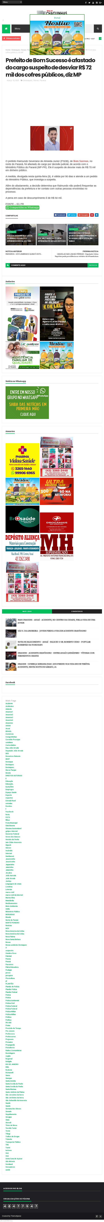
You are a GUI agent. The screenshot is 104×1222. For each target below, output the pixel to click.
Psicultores (10, 1048)
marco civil (10, 892)
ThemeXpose (16, 1216)
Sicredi (8, 1123)
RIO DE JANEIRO (12, 1064)
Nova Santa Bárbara (13, 939)
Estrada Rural (11, 801)
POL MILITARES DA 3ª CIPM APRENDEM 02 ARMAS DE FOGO (52, 239)
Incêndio (9, 851)
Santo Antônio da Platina (15, 1092)
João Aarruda (11, 876)
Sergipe (9, 1117)
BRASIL (9, 731)
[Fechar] (57, 18)
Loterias (9, 889)
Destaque (9, 762)
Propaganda (10, 1045)
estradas (9, 803)
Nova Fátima (10, 937)
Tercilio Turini (11, 1128)
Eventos (9, 806)
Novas (23, 50)
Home (8, 50)
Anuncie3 (9, 717)
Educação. (10, 784)
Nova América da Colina (15, 934)
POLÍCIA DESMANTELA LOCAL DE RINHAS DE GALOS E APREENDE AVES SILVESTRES (20, 238)
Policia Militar (11, 1012)
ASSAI (8, 726)
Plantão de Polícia (12, 987)
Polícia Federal (11, 1009)
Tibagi (8, 1134)
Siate (7, 1120)
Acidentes (10, 706)
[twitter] (89, 2)
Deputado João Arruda (14, 751)
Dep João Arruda (12, 748)
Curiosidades (11, 745)
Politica (8, 1017)
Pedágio (9, 970)
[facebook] (85, 2)
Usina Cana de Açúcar (14, 1159)
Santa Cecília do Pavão (14, 1087)
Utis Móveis (10, 1161)
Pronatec (9, 1042)
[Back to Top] (100, 1216)
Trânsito (9, 1139)
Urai (7, 1153)
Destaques (88, 38)
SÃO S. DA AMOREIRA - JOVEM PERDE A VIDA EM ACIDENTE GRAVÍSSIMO (52, 631)
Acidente (21, 38)
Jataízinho (9, 870)
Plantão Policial (11, 992)
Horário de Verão (12, 839)
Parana (43, 80)
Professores (11, 1037)
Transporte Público (13, 1142)
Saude (8, 1103)
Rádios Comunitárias (14, 1050)
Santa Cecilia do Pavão (14, 1084)
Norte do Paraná (12, 920)
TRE (7, 1145)
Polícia (8, 998)
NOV (7, 928)
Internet (9, 853)
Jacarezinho (10, 859)
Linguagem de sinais (13, 884)
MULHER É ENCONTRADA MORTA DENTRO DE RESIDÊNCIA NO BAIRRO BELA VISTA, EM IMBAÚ (83, 237)
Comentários (77, 611)
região (8, 1056)
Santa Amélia (11, 1081)
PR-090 (8, 1023)
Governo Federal (12, 834)
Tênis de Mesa (11, 1125)
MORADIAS (10, 914)
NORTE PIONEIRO (12, 923)
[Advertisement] (52, 105)
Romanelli (9, 1073)
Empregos (10, 790)
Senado (9, 1111)
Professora (10, 1034)
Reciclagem (10, 1053)
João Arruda (10, 878)
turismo (9, 1150)
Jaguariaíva (10, 865)
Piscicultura (10, 978)
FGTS (8, 817)
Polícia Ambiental (12, 1001)
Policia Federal (11, 1006)
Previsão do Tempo (13, 1028)
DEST (8, 759)
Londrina (9, 887)
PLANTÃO (9, 984)
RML (7, 1067)
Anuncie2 (9, 715)
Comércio (10, 734)
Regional (9, 1059)
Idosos (8, 848)
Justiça (8, 881)
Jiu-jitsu (9, 873)
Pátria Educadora (12, 967)
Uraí (7, 1156)
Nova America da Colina (15, 931)
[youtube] (93, 2)
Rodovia (9, 1070)
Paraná (8, 962)
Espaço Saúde (11, 792)
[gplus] (100, 2)
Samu (8, 1075)
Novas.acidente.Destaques (16, 945)
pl (6, 981)
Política (8, 1020)
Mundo (8, 917)
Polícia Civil (10, 1003)
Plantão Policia (11, 989)
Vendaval (9, 1164)
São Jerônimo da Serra (15, 1098)
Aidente (9, 709)
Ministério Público (13, 912)
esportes (9, 798)
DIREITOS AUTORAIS (14, 776)
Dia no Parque (11, 770)
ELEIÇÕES (9, 787)
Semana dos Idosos (13, 1109)
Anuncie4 (9, 720)
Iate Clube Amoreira (13, 842)
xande (8, 1170)
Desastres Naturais (13, 756)
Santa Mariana (11, 1089)
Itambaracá (10, 856)
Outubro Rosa (11, 953)
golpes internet (12, 831)
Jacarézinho (10, 862)
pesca (8, 973)
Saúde (8, 1106)
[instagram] (96, 2)
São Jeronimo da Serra (15, 1095)
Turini (8, 1148)
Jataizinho (9, 867)
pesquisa (9, 975)
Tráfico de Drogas (13, 1136)
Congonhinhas (11, 737)
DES (7, 753)
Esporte (9, 795)
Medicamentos (11, 903)
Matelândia (10, 901)
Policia (8, 995)
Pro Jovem (10, 1031)
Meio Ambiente (12, 906)
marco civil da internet (14, 895)
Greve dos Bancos (13, 837)
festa (7, 815)
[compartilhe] (22, 209)
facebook (93, 265)
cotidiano (9, 742)
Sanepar (9, 1078)
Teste (8, 1131)
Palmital (9, 956)
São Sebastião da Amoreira (16, 1100)
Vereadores (10, 1167)
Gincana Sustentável (13, 828)
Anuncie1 (9, 712)
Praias (8, 1025)
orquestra (9, 951)
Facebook (9, 812)
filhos (8, 820)
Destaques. (10, 767)
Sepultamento (11, 1114)
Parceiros (9, 964)
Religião (9, 1061)
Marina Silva (10, 898)
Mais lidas (27, 611)
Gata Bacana (10, 826)
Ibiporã (8, 845)
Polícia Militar (11, 1014)
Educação (9, 781)
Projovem (9, 1039)
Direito (8, 773)
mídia (8, 909)
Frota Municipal (11, 823)
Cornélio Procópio (13, 740)
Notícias (9, 926)
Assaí (8, 729)
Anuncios (9, 723)
